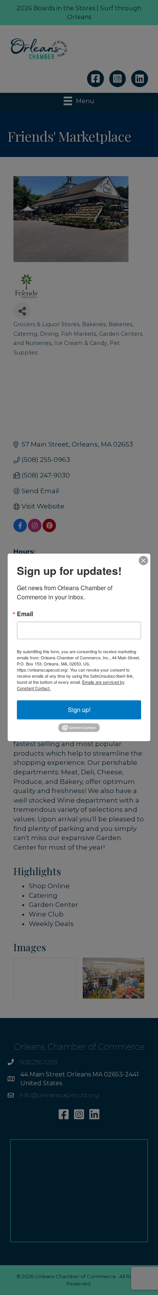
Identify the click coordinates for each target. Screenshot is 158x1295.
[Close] (143, 560)
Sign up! (79, 709)
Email (25, 614)
